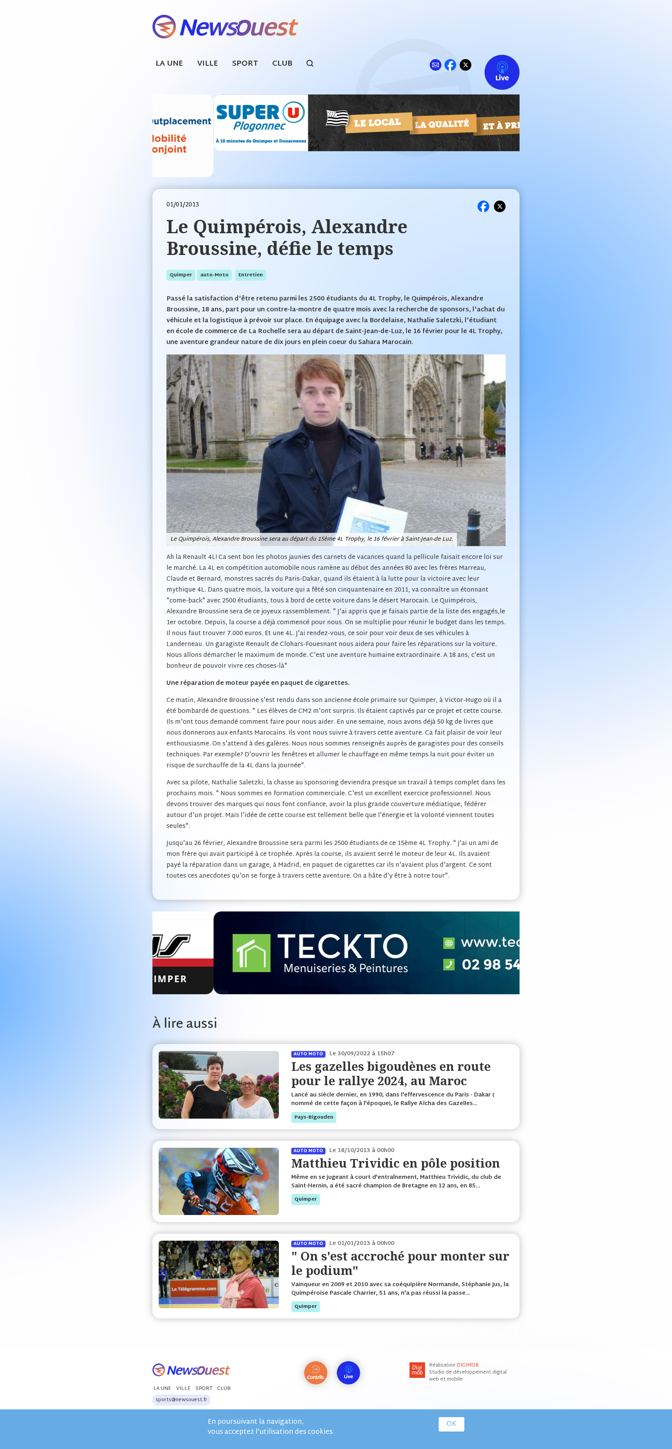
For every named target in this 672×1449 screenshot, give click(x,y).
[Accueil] (225, 25)
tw (465, 64)
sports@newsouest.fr (181, 1400)
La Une (169, 64)
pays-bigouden (313, 1117)
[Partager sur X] (500, 206)
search (314, 64)
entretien (250, 275)
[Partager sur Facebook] (483, 206)
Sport (245, 64)
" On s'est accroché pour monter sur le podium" (400, 1263)
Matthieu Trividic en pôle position (395, 1163)
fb (450, 64)
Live (494, 64)
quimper (181, 275)
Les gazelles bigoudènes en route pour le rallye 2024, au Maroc (391, 1073)
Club (282, 64)
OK (451, 1424)
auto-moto (214, 275)
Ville (207, 64)
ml (435, 64)
